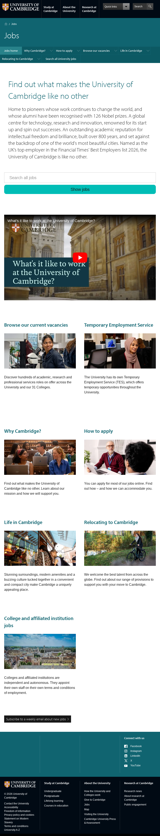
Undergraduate (52, 791)
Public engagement (135, 804)
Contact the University (16, 803)
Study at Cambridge (51, 9)
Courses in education (56, 805)
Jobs (87, 804)
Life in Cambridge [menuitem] (131, 51)
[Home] (6, 24)
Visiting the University (96, 814)
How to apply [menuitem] (64, 51)
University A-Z (12, 829)
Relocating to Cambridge (111, 522)
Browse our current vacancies (36, 325)
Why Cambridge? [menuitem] (34, 51)
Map (86, 809)
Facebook (136, 746)
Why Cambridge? (22, 431)
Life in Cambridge (23, 522)
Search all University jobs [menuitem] (61, 59)
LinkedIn (135, 755)
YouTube (135, 765)
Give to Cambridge (94, 799)
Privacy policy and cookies (19, 814)
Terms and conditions (16, 826)
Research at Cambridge (89, 9)
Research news (133, 791)
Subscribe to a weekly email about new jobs (36, 719)
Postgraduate (51, 796)
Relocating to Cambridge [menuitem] (17, 59)
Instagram (136, 751)
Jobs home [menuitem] (11, 51)
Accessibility (11, 807)
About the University (69, 9)
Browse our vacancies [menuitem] (96, 51)
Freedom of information (17, 811)
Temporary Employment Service (118, 325)
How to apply (98, 431)
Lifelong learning (53, 800)
